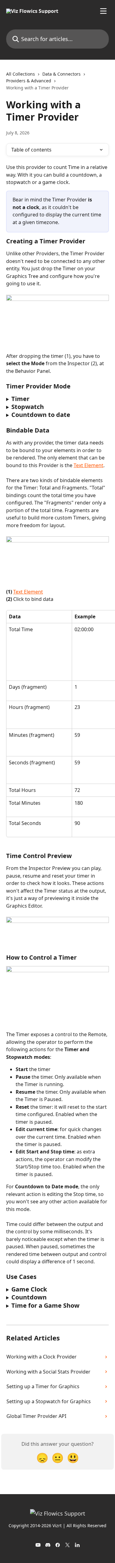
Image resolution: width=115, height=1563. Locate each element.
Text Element (88, 465)
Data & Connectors (61, 74)
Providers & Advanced (28, 81)
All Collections (20, 74)
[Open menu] (103, 11)
